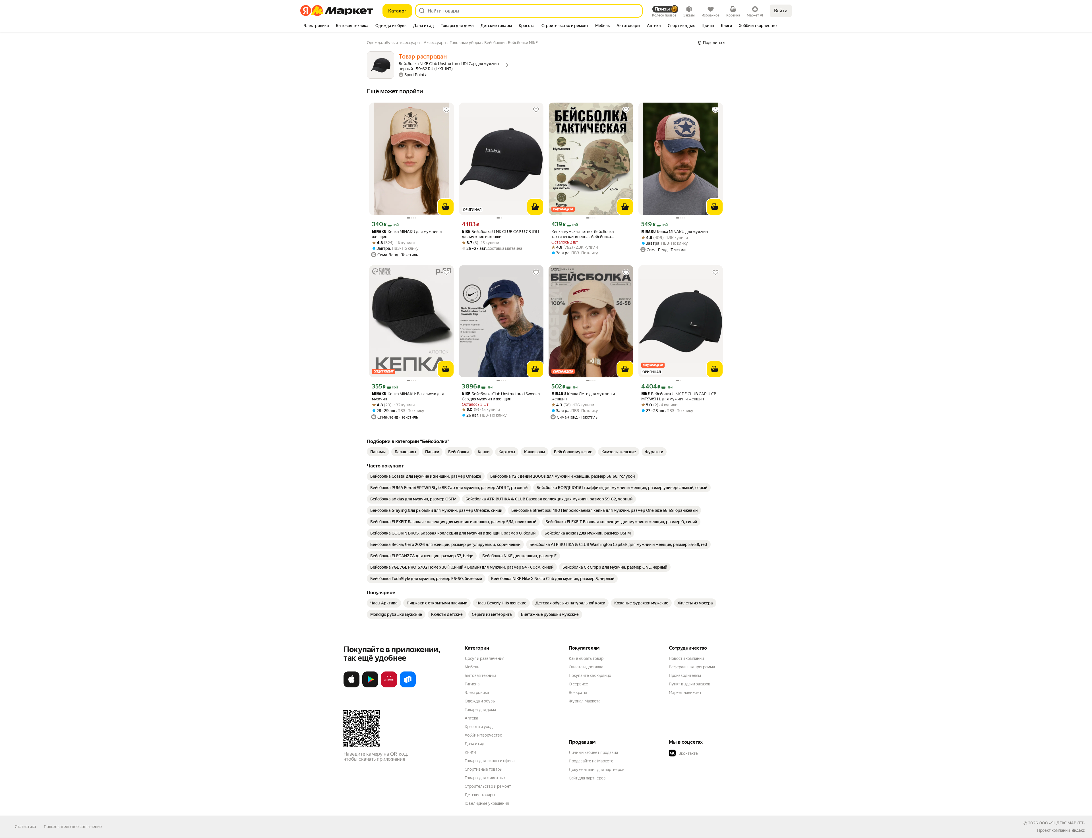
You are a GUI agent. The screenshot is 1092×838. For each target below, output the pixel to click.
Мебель (472, 667)
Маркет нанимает (685, 692)
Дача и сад (474, 743)
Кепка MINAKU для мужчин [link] (674, 231)
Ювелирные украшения (487, 803)
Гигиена (472, 684)
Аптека (471, 718)
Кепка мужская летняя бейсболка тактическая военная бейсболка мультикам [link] (582, 234)
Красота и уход (479, 726)
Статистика (25, 826)
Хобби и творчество (483, 735)
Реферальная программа (692, 667)
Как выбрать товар (586, 658)
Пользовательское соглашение (73, 826)
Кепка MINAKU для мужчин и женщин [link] (407, 234)
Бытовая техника (480, 675)
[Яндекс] (1078, 830)
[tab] (316, 26)
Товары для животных (485, 777)
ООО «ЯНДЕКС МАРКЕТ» (1062, 823)
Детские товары (480, 795)
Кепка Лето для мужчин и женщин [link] (583, 396)
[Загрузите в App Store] (351, 686)
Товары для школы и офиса (489, 760)
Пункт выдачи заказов (689, 684)
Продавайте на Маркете (591, 761)
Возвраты (578, 692)
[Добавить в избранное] (446, 110)
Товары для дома (480, 709)
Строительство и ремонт (488, 786)
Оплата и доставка (586, 667)
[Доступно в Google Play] (370, 686)
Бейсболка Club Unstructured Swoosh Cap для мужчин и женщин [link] (501, 396)
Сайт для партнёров (587, 778)
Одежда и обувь (480, 701)
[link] (378, 451)
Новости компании (686, 658)
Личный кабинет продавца (593, 752)
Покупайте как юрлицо (590, 675)
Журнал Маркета (584, 701)
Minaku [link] (379, 232)
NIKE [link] (466, 232)
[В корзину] (445, 206)
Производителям (685, 675)
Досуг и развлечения (484, 658)
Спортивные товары (483, 769)
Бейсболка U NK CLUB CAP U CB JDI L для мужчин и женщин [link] (501, 234)
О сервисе (578, 684)
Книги (470, 752)
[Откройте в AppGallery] (389, 686)
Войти (780, 10)
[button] (708, 753)
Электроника (477, 692)
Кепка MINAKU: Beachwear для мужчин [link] (408, 396)
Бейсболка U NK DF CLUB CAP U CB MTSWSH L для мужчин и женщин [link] (678, 396)
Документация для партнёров (596, 769)
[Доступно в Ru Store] (408, 686)
